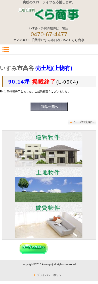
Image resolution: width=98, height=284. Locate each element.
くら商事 (49, 14)
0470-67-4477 (49, 34)
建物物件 (48, 149)
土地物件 (48, 185)
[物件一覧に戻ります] (49, 110)
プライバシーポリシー (50, 274)
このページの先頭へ (82, 122)
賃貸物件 (48, 220)
